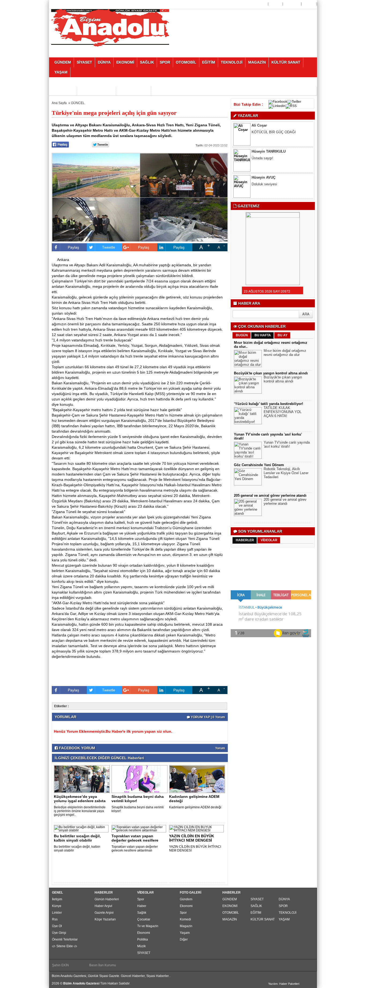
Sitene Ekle (64, 946)
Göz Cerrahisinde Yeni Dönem (259, 465)
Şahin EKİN (60, 965)
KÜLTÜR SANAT (263, 919)
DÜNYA (284, 899)
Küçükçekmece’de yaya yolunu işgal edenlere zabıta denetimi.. (80, 800)
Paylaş (73, 247)
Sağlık (141, 913)
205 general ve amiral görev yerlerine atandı (270, 495)
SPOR (283, 906)
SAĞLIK (256, 906)
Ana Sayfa (259, 4)
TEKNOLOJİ (287, 913)
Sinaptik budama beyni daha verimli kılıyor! (137, 798)
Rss (55, 919)
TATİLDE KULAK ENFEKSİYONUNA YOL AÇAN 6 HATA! (282, 412)
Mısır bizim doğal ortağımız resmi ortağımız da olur (285, 353)
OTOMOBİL (230, 913)
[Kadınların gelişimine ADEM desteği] (198, 778)
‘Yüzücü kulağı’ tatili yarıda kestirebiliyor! (268, 404)
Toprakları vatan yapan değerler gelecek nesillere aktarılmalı (134, 848)
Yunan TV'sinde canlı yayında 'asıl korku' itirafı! (287, 444)
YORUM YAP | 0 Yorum (207, 717)
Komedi (185, 919)
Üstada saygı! (262, 138)
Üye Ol (276, 4)
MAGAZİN (229, 919)
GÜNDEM (229, 899)
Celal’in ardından (264, 190)
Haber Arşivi (103, 906)
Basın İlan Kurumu (102, 965)
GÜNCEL (78, 103)
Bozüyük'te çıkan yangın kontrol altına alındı (271, 373)
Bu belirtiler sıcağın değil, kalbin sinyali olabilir (77, 838)
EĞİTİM (256, 913)
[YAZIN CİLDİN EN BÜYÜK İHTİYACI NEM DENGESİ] (197, 828)
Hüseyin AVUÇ (263, 158)
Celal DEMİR (262, 184)
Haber (141, 906)
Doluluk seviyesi (264, 164)
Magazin (186, 926)
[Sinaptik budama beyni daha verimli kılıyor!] (140, 778)
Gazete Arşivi (104, 913)
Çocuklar (143, 919)
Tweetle (108, 247)
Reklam (310, 4)
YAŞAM (284, 919)
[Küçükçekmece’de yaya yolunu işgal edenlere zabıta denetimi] (83, 778)
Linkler (57, 913)
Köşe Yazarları (105, 919)
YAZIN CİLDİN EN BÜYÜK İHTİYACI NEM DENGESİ (191, 838)
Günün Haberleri (107, 899)
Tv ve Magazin (147, 926)
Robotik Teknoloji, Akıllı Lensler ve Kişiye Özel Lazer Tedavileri (286, 473)
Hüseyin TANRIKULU (269, 132)
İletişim (57, 899)
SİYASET (143, 953)
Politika (142, 939)
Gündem (186, 899)
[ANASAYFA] (110, 27)
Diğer (184, 939)
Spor (140, 899)
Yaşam (185, 933)
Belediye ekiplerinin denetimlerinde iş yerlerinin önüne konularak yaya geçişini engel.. (80, 811)
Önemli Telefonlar (65, 939)
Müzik (141, 946)
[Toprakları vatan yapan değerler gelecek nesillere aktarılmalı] (139, 828)
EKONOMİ (229, 906)
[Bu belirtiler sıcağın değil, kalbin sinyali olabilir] (82, 828)
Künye (56, 906)
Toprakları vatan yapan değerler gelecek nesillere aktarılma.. (134, 840)
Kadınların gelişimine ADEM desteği (194, 798)
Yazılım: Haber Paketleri (283, 983)
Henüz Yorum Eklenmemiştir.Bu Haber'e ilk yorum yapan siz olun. (113, 731)
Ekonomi (143, 933)
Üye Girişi (292, 4)
